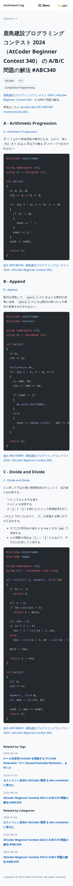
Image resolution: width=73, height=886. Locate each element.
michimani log (13, 5)
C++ (21, 80)
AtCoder (9, 80)
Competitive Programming (19, 87)
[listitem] (36, 763)
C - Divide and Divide (16, 480)
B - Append (10, 290)
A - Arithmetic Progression (20, 132)
